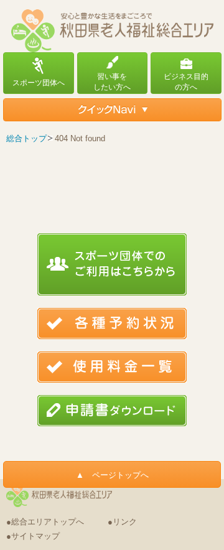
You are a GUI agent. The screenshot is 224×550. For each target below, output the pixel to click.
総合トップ (26, 138)
